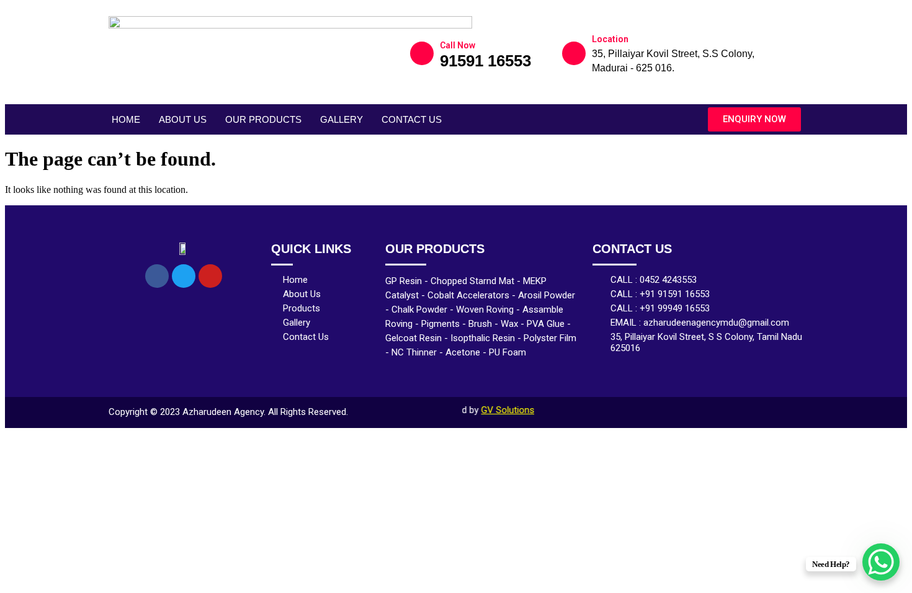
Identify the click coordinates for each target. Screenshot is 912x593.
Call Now (457, 45)
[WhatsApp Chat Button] (881, 562)
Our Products (263, 119)
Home (126, 119)
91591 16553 (485, 60)
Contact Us (412, 119)
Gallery (341, 119)
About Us (183, 119)
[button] (754, 119)
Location (610, 39)
